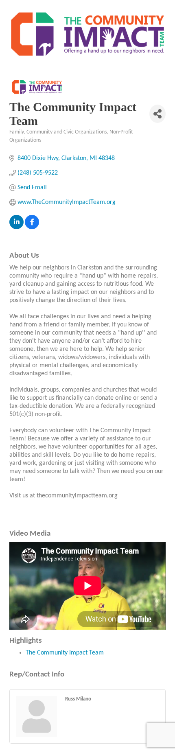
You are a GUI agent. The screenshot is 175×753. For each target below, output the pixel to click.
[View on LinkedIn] (16, 227)
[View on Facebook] (32, 227)
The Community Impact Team (65, 653)
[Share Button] (157, 114)
